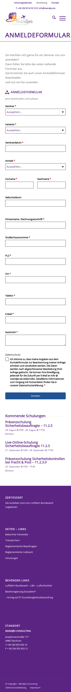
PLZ (8, 255)
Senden (35, 396)
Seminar (10, 106)
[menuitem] (23, 3)
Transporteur (12, 540)
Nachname (44, 179)
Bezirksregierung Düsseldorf (20, 591)
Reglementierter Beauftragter (21, 546)
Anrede (10, 160)
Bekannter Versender (16, 534)
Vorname (11, 179)
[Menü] (61, 18)
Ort (8, 273)
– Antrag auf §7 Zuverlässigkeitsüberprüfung (29, 597)
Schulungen (11, 558)
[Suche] (52, 18)
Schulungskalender (23, 2)
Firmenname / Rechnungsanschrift (24, 219)
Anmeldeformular (37, 35)
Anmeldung (41, 2)
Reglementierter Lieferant (19, 552)
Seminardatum (14, 142)
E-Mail (9, 314)
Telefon (10, 295)
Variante (10, 124)
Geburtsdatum (13, 197)
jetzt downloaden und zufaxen (21, 98)
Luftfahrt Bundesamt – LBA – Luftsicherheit (28, 585)
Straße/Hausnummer (17, 237)
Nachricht (11, 332)
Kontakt (55, 2)
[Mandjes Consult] (29, 18)
